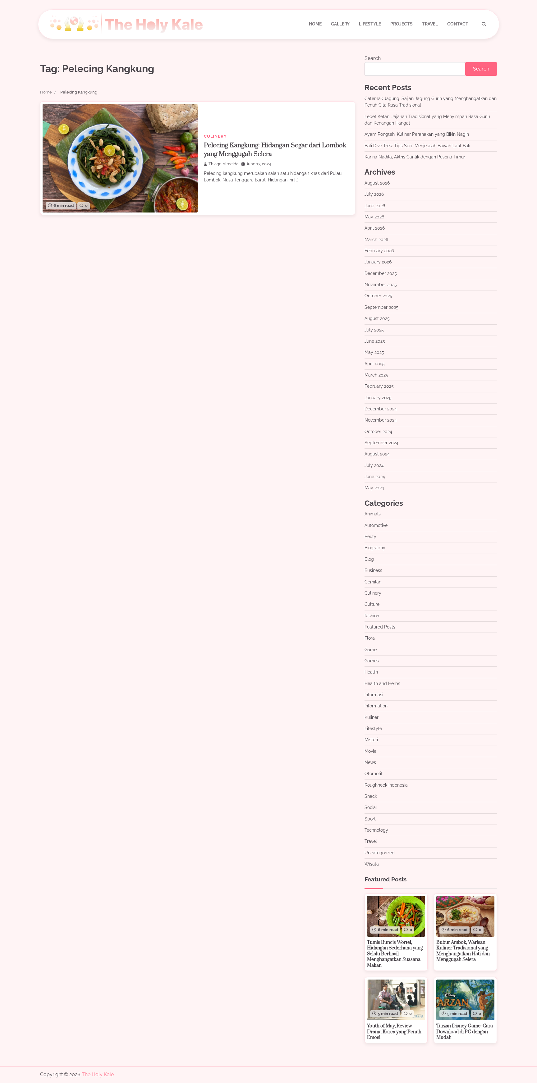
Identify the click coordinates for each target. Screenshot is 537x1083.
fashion (372, 615)
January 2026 (378, 261)
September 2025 (381, 307)
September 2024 (381, 442)
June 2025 (375, 341)
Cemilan (373, 581)
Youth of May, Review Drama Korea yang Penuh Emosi (394, 1031)
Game (371, 649)
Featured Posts (380, 626)
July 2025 (374, 329)
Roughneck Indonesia (386, 785)
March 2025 (376, 374)
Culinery (215, 136)
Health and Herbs (382, 683)
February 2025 (379, 386)
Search (373, 58)
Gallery (340, 23)
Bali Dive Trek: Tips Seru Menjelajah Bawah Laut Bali (417, 145)
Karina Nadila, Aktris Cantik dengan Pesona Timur (415, 156)
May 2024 (374, 487)
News (370, 762)
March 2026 (376, 239)
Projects (401, 23)
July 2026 (374, 194)
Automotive (376, 525)
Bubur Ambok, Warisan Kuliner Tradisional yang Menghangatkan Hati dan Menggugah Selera (463, 951)
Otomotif (374, 773)
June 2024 (375, 476)
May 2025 (374, 352)
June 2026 (375, 205)
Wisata (372, 863)
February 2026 (379, 250)
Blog (369, 559)
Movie (370, 751)
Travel (430, 23)
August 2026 (377, 182)
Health (371, 671)
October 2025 (378, 295)
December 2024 (381, 408)
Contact (457, 23)
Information (376, 705)
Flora (370, 638)
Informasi (374, 694)
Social (371, 807)
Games (372, 660)
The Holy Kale (98, 1074)
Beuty (370, 536)
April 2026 (375, 228)
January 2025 (378, 397)
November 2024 (381, 420)
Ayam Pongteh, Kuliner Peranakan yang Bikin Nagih (417, 134)
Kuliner (372, 717)
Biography (375, 547)
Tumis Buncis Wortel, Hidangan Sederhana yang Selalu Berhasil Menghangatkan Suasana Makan (395, 953)
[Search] (484, 24)
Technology (376, 830)
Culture (372, 604)
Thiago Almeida (223, 164)
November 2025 (381, 284)
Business (373, 570)
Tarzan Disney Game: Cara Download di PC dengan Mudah (464, 1031)
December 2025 (381, 273)
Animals (373, 513)
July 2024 (374, 465)
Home (315, 23)
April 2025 (375, 363)
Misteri (371, 739)
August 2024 (377, 453)
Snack (371, 796)
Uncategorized (380, 852)
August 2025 (377, 318)
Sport (370, 818)
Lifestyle (370, 23)
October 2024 (378, 431)
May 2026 (374, 216)
